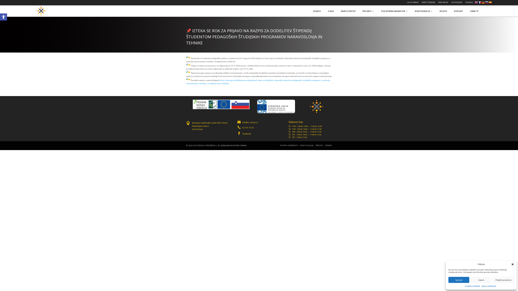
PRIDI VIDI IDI (443, 2)
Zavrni (481, 280)
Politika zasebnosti (289, 145)
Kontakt (458, 11)
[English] (476, 2)
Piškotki (319, 145)
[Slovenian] (487, 2)
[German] (483, 2)
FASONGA (469, 2)
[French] (480, 2)
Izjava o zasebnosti (488, 286)
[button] (3, 16)
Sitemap (328, 145)
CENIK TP (474, 11)
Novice (443, 11)
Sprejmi (458, 280)
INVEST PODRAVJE (428, 2)
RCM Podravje (422, 11)
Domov (317, 11)
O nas (331, 11)
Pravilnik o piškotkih (472, 286)
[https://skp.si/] (200, 108)
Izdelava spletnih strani (233, 145)
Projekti (367, 11)
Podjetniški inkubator (393, 11)
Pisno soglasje (306, 145)
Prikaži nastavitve (503, 280)
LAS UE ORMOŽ (413, 2)
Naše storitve (348, 11)
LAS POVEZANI (456, 2)
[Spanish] (490, 2)
